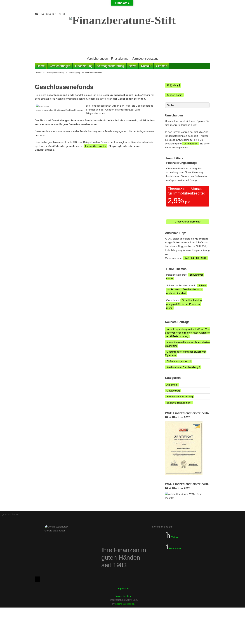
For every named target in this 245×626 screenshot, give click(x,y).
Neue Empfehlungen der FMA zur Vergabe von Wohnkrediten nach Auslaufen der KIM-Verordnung (187, 333)
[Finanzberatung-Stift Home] (122, 35)
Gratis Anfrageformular (188, 221)
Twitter (174, 537)
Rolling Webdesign (125, 603)
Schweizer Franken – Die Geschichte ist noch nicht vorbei (186, 289)
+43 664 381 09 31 (195, 258)
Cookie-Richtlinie (123, 596)
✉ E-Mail (173, 85)
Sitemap (161, 66)
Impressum (123, 588)
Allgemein (172, 384)
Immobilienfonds (95, 146)
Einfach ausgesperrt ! (178, 361)
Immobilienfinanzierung (179, 396)
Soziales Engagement (178, 402)
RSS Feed (174, 548)
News (132, 66)
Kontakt (146, 66)
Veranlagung (74, 73)
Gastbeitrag (173, 390)
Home (41, 66)
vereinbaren (190, 143)
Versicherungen (60, 66)
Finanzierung (83, 66)
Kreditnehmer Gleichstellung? (183, 367)
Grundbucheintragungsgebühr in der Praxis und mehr (184, 304)
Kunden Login (174, 94)
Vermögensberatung (110, 66)
